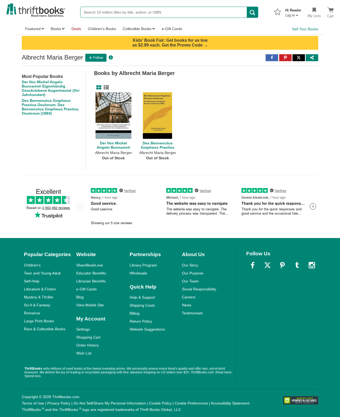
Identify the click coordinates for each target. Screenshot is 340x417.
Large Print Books (39, 321)
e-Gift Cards (86, 289)
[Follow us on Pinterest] (282, 265)
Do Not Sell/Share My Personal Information (110, 403)
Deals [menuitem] (76, 29)
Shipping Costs (142, 305)
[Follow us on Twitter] (267, 265)
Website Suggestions (147, 329)
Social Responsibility (199, 289)
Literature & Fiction (40, 289)
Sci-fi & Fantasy (37, 305)
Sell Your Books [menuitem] (305, 29)
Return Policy (141, 321)
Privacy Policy (58, 403)
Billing (134, 313)
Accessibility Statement (230, 403)
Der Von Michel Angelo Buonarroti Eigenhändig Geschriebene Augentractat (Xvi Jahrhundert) (50, 88)
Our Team (190, 281)
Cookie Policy (160, 403)
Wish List (83, 353)
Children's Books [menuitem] (102, 29)
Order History (87, 345)
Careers (189, 297)
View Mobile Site (90, 305)
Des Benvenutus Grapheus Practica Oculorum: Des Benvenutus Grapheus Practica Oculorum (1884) (50, 106)
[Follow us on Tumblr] (297, 265)
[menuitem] (293, 11)
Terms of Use (33, 403)
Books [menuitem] (56, 29)
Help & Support (142, 297)
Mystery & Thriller (38, 297)
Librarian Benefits (91, 281)
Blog (80, 297)
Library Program (143, 265)
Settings (83, 329)
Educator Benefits (91, 273)
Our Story (190, 265)
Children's (32, 265)
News (186, 305)
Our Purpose (192, 273)
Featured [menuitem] (33, 29)
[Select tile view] (105, 87)
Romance (32, 313)
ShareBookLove (89, 265)
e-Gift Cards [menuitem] (172, 29)
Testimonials (192, 313)
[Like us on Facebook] (252, 265)
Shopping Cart (88, 337)
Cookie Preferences (191, 403)
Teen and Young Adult (42, 273)
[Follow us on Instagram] (311, 265)
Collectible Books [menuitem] (137, 29)
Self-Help (31, 281)
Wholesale (138, 273)
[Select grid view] (97, 87)
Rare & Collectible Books (44, 329)
